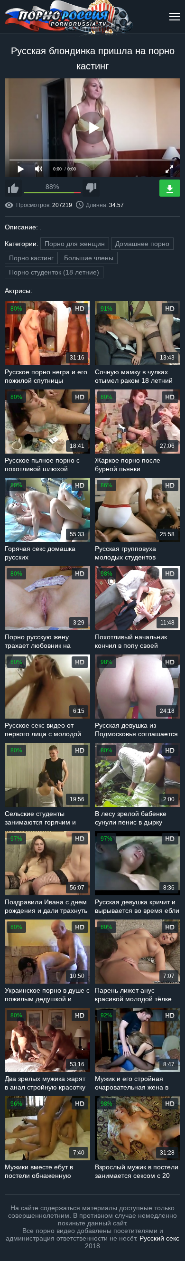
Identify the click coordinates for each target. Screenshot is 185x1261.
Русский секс (159, 1238)
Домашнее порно (142, 243)
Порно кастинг (31, 258)
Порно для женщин (75, 243)
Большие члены (88, 258)
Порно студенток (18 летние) (54, 272)
